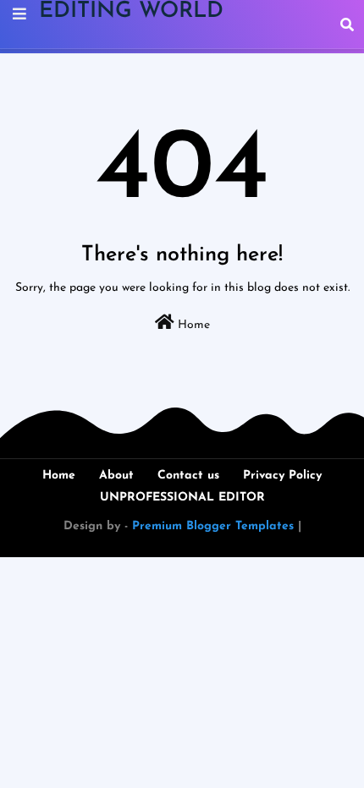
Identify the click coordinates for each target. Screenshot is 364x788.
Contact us (188, 475)
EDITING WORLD (131, 11)
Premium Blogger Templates (213, 526)
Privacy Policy (282, 475)
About (116, 475)
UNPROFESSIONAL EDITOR (182, 497)
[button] (347, 24)
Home (192, 325)
